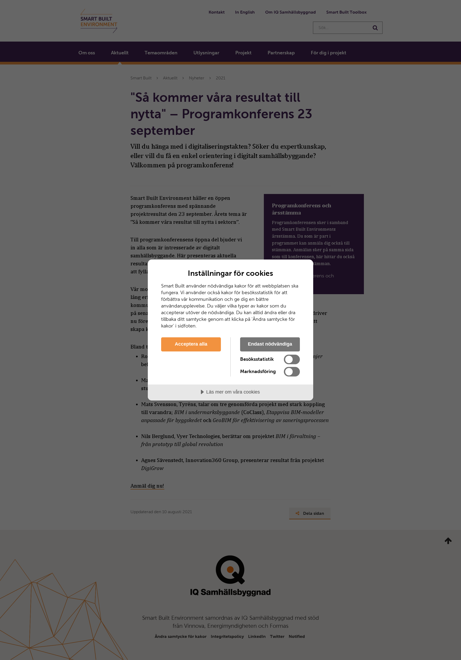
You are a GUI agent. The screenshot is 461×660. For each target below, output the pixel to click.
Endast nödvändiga (270, 344)
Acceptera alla (191, 344)
